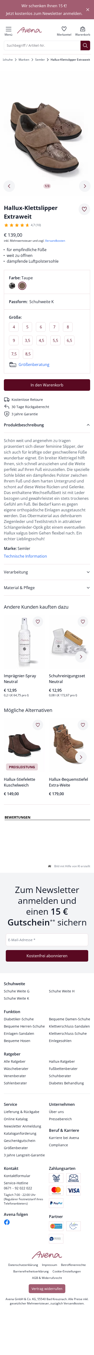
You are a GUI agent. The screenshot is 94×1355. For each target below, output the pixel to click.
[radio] (12, 286)
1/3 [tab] (47, 186)
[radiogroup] (47, 282)
